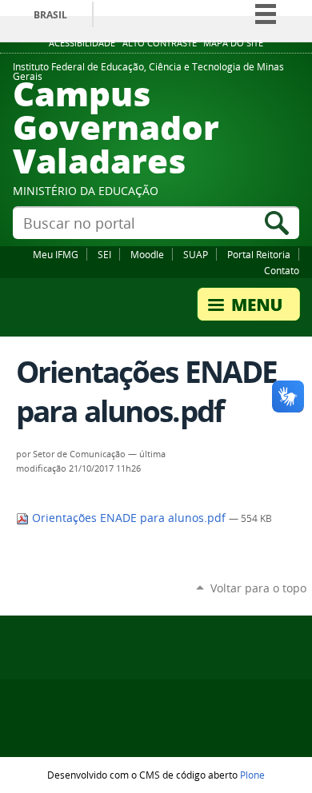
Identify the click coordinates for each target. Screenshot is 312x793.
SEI (104, 254)
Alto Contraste (159, 43)
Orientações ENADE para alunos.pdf (129, 518)
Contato (281, 270)
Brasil (50, 15)
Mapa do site (233, 43)
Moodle (147, 254)
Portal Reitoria (258, 254)
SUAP (195, 254)
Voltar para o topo (258, 588)
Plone (252, 774)
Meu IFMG (55, 254)
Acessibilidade (82, 43)
